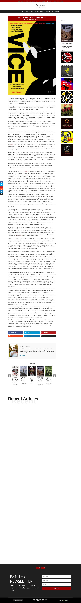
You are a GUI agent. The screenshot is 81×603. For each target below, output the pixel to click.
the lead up (27, 171)
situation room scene (20, 235)
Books (30, 11)
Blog (52, 11)
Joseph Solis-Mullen (38, 451)
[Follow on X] (37, 568)
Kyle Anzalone (49, 1)
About (23, 11)
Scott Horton (20, 1)
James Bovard (34, 1)
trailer (14, 100)
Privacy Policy (44, 600)
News (27, 11)
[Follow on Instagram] (39, 568)
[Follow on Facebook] (42, 568)
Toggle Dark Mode (18, 600)
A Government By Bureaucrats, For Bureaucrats (40, 551)
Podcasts (36, 11)
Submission (56, 11)
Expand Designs (65, 600)
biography (10, 144)
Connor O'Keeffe (38, 502)
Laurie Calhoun (28, 1)
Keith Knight (56, 1)
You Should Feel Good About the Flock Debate (40, 500)
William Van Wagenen (67, 47)
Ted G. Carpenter (42, 1)
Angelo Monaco (38, 553)
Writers (61, 1)
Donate (47, 11)
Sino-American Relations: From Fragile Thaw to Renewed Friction (40, 450)
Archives (41, 11)
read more (40, 453)
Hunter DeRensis (29, 19)
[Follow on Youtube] (44, 568)
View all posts (22, 355)
